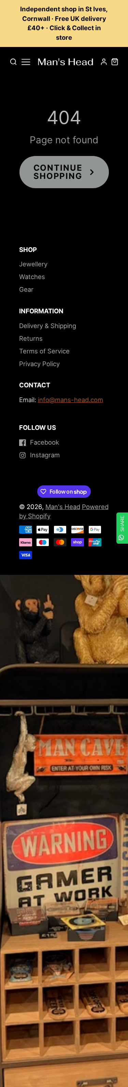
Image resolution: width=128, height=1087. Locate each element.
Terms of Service (44, 351)
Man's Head (62, 506)
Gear (26, 289)
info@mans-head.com (70, 399)
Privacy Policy (39, 363)
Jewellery (33, 264)
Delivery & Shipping (47, 325)
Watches (32, 276)
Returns (31, 338)
